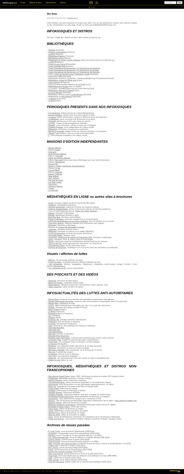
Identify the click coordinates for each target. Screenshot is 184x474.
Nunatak (51, 125)
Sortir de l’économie (56, 462)
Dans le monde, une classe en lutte (62, 444)
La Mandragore (77, 95)
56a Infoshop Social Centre (59, 376)
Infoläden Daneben (55, 395)
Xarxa (50, 417)
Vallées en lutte (54, 360)
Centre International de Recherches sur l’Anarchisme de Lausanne (74, 68)
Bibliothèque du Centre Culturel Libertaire (64, 60)
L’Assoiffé (59, 156)
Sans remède (53, 460)
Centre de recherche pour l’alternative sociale (71, 74)
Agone (57, 150)
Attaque (51, 213)
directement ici (59, 266)
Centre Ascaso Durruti (56, 64)
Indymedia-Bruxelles (56, 328)
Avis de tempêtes (55, 115)
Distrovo (51, 401)
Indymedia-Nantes (55, 332)
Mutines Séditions (55, 174)
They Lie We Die (54, 243)
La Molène (52, 99)
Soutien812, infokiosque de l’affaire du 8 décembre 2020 (70, 237)
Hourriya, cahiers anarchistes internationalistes (66, 166)
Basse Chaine (53, 309)
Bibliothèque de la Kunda (58, 86)
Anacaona (52, 152)
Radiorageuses (54, 285)
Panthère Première (55, 127)
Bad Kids (51, 435)
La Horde (51, 324)
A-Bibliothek (53, 378)
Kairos (50, 450)
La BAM (51, 54)
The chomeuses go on (57, 268)
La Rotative (52, 354)
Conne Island (53, 388)
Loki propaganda (55, 264)
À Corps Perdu (54, 431)
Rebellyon (52, 346)
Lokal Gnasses (54, 82)
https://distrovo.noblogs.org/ (126, 401)
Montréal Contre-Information (59, 338)
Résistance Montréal (56, 350)
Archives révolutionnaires (58, 209)
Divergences (60, 162)
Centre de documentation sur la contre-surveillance (68, 221)
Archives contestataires (57, 52)
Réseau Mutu (53, 299)
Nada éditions (53, 176)
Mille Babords (66, 97)
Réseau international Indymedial (60, 301)
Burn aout (59, 160)
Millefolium (52, 231)
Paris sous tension (55, 454)
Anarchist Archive (55, 380)
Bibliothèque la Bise (56, 58)
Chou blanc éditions (56, 223)
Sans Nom (52, 356)
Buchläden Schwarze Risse (59, 407)
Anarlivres (52, 205)
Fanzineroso (53, 399)
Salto (50, 458)
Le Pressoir (52, 344)
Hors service (53, 448)
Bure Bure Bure (54, 217)
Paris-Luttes (53, 342)
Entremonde (53, 164)
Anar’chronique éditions (57, 154)
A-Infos (51, 305)
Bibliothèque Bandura (56, 56)
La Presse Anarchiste (56, 233)
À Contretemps (54, 113)
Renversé (52, 348)
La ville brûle (53, 190)
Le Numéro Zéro (54, 340)
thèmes (63, 3)
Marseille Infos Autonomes (58, 336)
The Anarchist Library (56, 245)
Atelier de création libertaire (86, 211)
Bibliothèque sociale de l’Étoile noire (62, 80)
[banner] (10, 3)
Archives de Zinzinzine (57, 248)
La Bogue (52, 312)
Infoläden (51, 390)
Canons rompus (54, 439)
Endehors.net (53, 320)
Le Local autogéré (55, 93)
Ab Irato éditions (54, 148)
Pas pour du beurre (55, 180)
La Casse (52, 117)
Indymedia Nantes (55, 235)
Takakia (51, 133)
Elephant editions (55, 403)
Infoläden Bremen (55, 393)
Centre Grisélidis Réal (56, 66)
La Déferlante (53, 119)
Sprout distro (53, 409)
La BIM (51, 62)
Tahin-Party (52, 184)
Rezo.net (51, 352)
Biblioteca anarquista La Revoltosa (61, 405)
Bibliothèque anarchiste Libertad (60, 91)
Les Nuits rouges (55, 182)
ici (113, 60)
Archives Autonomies (56, 207)
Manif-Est (52, 334)
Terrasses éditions (55, 186)
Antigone (51, 50)
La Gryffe (81, 84)
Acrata (50, 203)
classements (51, 3)
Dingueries (52, 225)
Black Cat (52, 386)
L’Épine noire (53, 446)
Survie (50, 239)
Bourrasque (52, 314)
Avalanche (52, 433)
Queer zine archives (56, 419)
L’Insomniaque (54, 170)
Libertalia (58, 172)
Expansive (52, 322)
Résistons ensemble (56, 131)
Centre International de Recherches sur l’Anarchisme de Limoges (73, 70)
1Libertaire (52, 229)
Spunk (50, 411)
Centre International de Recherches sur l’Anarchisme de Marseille (73, 72)
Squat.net (52, 358)
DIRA (60, 76)
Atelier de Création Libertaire (59, 158)
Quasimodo (52, 456)
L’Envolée (52, 121)
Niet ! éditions (53, 178)
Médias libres (53, 303)
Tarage (51, 241)
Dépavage (52, 281)
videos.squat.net (54, 287)
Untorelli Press (54, 413)
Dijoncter (51, 318)
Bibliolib (51, 215)
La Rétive (52, 101)
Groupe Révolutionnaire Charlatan (71, 227)
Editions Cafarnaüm (56, 219)
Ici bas (57, 168)
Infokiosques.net (72, 18)
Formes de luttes (55, 262)
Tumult (51, 188)
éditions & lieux (35, 3)
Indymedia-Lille (54, 330)
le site (22, 3)
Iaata (50, 326)
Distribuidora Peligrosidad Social (61, 397)
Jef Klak (51, 123)
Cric (49, 316)
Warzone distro (54, 415)
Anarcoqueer (53, 384)
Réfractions (52, 129)
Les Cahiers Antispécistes (58, 437)
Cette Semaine (54, 442)
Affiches (51, 260)
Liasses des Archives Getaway (60, 452)
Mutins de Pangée (55, 283)
